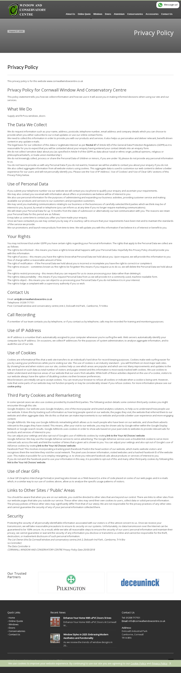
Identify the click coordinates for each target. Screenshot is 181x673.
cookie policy (14, 386)
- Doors (11, 627)
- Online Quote (15, 621)
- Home (11, 617)
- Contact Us (13, 634)
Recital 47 (91, 144)
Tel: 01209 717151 (131, 617)
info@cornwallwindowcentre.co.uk (146, 621)
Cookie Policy (138, 663)
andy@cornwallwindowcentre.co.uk (33, 299)
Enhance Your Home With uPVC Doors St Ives (87, 617)
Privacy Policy (159, 663)
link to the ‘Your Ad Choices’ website (126, 435)
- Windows (13, 624)
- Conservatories (16, 631)
